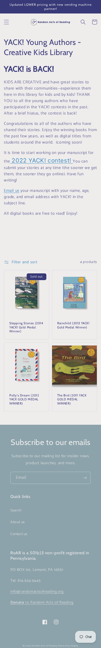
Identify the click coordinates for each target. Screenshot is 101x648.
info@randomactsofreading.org (37, 591)
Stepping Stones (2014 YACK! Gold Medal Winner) (26, 327)
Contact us (18, 534)
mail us (12, 190)
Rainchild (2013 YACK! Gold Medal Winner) (73, 325)
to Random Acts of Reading (41, 602)
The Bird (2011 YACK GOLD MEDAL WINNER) (71, 399)
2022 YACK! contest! (41, 160)
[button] (6, 22)
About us (17, 522)
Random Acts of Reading (44, 645)
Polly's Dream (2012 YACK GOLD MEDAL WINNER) (24, 399)
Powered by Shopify (68, 645)
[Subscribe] (84, 478)
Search (16, 511)
